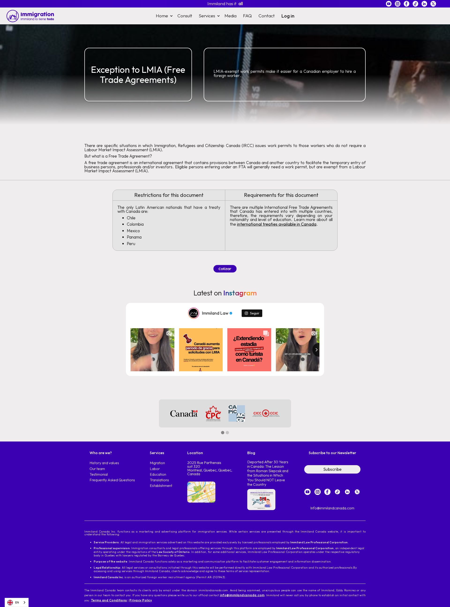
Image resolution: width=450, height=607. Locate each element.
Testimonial (99, 474)
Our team (97, 469)
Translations (159, 480)
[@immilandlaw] (193, 313)
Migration (157, 463)
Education (158, 474)
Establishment (161, 485)
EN (17, 602)
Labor (155, 469)
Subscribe (332, 469)
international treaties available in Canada (276, 224)
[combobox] (17, 602)
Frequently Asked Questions (112, 480)
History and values (104, 463)
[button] (163, 15)
